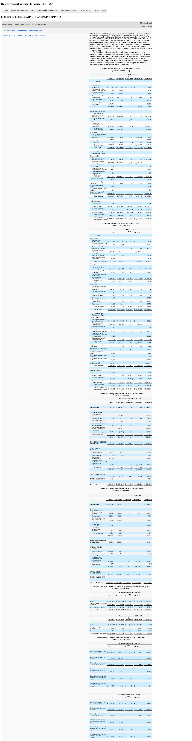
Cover (5, 10)
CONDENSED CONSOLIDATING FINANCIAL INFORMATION (24, 35)
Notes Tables (86, 10)
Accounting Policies (69, 10)
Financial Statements (19, 10)
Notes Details (100, 10)
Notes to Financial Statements (44, 10)
